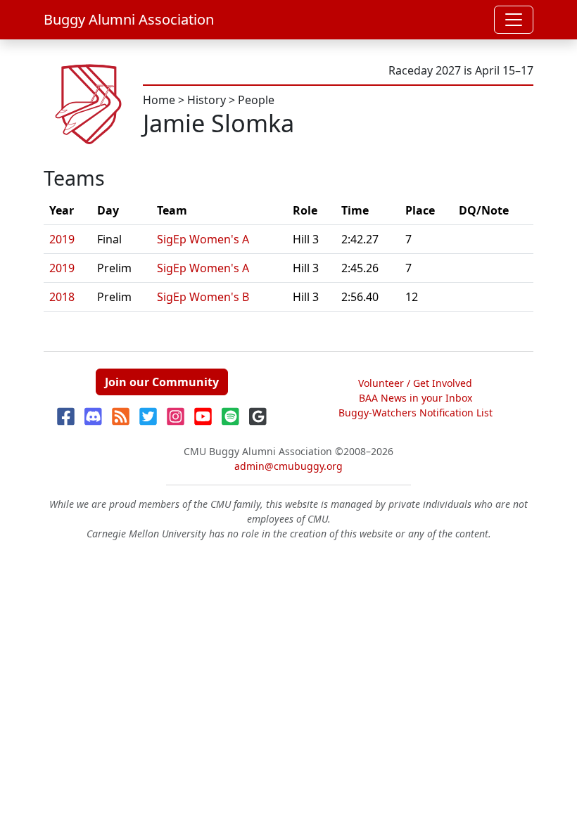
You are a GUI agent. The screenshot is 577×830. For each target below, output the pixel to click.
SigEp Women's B (203, 297)
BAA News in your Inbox (415, 397)
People (256, 100)
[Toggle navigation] (513, 20)
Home (159, 100)
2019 (62, 239)
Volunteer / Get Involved (415, 383)
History (206, 100)
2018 (62, 297)
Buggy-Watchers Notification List (415, 412)
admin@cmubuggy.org (288, 466)
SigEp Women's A (203, 239)
